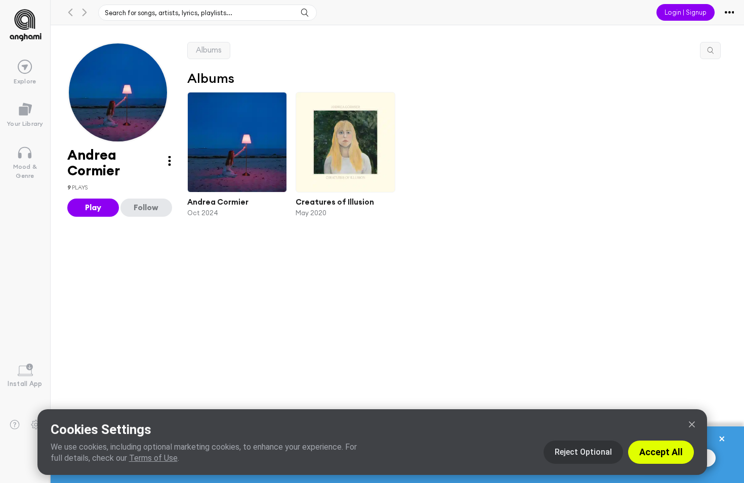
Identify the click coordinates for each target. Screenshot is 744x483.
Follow (146, 207)
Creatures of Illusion (335, 202)
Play (93, 207)
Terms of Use (153, 458)
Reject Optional (583, 452)
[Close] (692, 424)
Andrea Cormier (218, 202)
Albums (209, 50)
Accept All (661, 452)
